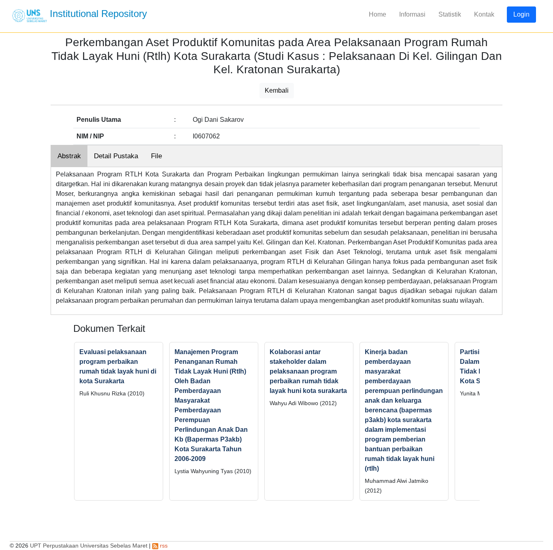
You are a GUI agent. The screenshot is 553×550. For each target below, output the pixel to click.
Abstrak (69, 156)
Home (377, 14)
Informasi (412, 14)
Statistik (449, 14)
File (156, 156)
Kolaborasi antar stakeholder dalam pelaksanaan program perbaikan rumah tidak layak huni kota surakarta (308, 371)
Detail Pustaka (116, 156)
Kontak (484, 14)
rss (163, 545)
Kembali (277, 90)
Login (521, 14)
